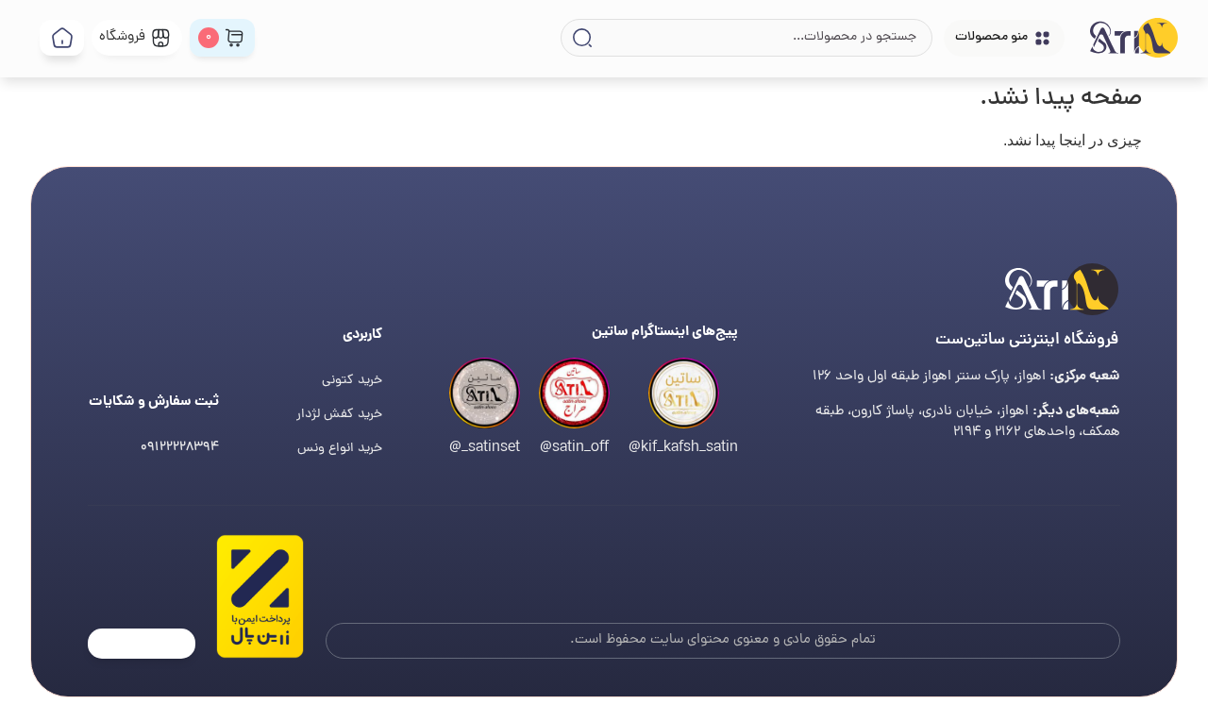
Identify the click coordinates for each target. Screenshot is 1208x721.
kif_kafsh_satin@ (683, 448)
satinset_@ (484, 448)
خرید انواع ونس (339, 449)
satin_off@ (574, 448)
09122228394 (180, 448)
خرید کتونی (352, 381)
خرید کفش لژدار (339, 415)
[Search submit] (581, 38)
